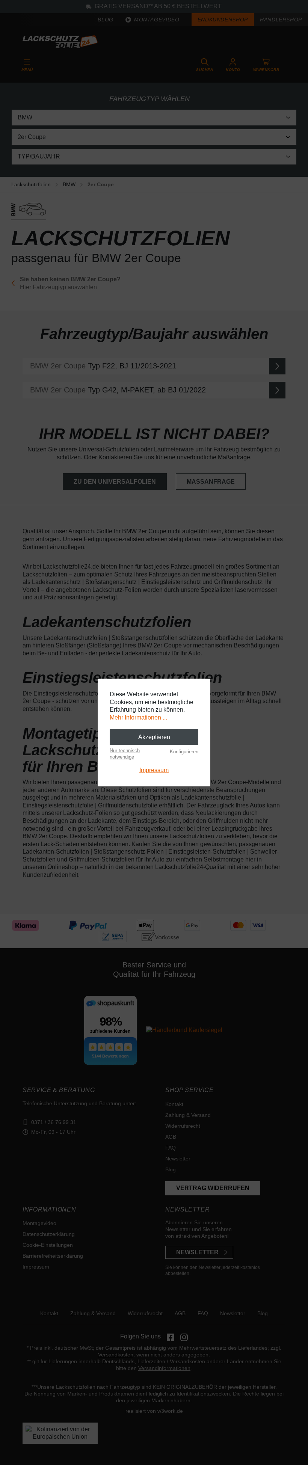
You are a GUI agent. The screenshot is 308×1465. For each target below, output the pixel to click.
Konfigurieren (184, 751)
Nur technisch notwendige (125, 753)
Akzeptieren (154, 737)
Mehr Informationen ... (138, 717)
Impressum (154, 770)
